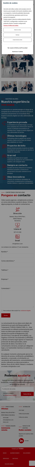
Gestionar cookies (17, 29)
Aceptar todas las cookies (17, 39)
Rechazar (17, 34)
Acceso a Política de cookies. (11, 25)
